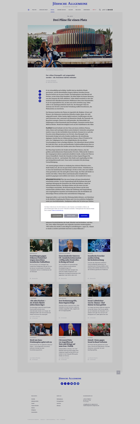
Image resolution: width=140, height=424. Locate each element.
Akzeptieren (84, 215)
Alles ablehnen (57, 215)
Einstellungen (71, 215)
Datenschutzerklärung (57, 210)
